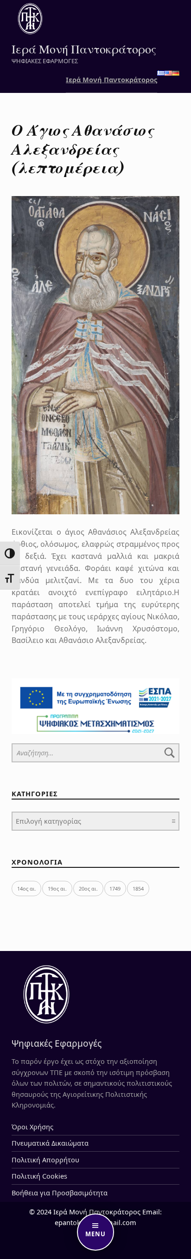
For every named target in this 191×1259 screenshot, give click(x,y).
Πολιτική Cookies (39, 1176)
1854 (138, 888)
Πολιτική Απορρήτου (45, 1159)
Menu (95, 1234)
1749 (115, 888)
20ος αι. (88, 888)
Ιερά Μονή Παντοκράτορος (84, 48)
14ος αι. (26, 888)
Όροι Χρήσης (32, 1126)
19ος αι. (57, 888)
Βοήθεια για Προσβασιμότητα (60, 1192)
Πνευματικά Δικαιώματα (50, 1143)
